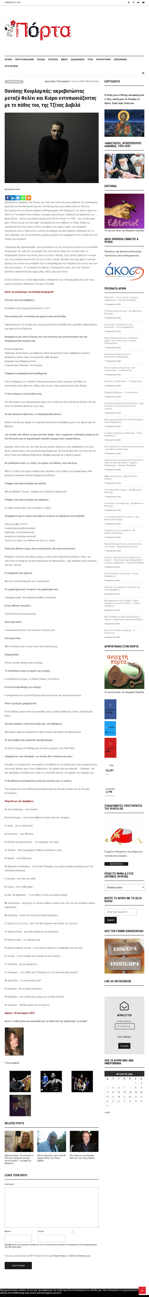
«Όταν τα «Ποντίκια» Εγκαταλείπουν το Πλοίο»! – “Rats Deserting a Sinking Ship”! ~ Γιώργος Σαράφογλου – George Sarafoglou (124, 560)
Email (40, 1231)
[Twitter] (17, 196)
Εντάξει (4, 1295)
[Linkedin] (12, 196)
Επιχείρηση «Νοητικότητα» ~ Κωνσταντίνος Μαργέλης (118, 355)
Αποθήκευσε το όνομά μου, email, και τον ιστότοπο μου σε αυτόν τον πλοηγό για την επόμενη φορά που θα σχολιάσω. (51, 1245)
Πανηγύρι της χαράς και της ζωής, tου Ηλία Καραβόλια (122, 588)
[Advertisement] (109, 29)
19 (119, 1097)
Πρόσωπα (53, 59)
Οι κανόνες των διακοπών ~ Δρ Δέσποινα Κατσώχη (123, 504)
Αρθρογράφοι (103, 59)
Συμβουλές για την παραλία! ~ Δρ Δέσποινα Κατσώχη (119, 531)
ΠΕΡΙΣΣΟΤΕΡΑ (116, 864)
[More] (28, 196)
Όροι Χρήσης (11, 66)
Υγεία (90, 59)
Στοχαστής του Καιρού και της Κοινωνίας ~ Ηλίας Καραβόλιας (119, 325)
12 (119, 1092)
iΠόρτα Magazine (24, 59)
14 (130, 1092)
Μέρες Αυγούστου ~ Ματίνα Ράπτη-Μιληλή (121, 477)
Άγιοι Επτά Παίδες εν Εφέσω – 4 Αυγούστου (119, 631)
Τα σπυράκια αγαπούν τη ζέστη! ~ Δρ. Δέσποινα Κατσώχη (121, 518)
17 (107, 1097)
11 (113, 1092)
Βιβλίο (64, 59)
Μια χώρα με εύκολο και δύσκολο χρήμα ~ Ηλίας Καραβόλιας (124, 420)
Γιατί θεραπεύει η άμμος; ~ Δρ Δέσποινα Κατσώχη (123, 491)
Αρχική (8, 59)
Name (7, 1231)
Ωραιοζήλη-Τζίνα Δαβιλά (57, 81)
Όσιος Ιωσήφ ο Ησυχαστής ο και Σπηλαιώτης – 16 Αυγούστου (119, 369)
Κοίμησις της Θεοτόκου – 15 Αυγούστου (123, 381)
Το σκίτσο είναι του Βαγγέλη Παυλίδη (124, 230)
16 (141, 1092)
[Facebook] (7, 196)
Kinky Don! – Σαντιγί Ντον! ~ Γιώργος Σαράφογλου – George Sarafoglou (121, 298)
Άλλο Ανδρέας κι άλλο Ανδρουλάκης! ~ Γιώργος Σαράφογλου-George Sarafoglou (123, 618)
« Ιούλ (107, 1112)
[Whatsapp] (22, 196)
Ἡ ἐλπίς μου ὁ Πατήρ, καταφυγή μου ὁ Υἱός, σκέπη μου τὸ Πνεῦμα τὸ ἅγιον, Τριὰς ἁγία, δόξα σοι (124, 99)
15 (136, 1092)
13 (124, 1092)
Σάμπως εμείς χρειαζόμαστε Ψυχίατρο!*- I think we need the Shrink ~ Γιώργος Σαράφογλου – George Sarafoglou (124, 462)
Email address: (124, 1021)
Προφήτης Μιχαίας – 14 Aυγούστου (121, 392)
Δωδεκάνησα (77, 59)
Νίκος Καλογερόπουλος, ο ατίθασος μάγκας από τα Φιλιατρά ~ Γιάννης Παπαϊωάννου (121, 340)
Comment (9, 1184)
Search (110, 920)
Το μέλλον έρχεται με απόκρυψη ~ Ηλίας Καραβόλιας (123, 434)
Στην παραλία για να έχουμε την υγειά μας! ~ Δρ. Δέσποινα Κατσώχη (124, 447)
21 (130, 1097)
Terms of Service (77, 1256)
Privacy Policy (59, 1256)
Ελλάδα (41, 59)
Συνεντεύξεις (14, 82)
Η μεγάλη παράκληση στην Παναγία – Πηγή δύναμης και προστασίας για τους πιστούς (124, 406)
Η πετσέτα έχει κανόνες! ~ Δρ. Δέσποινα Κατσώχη (123, 312)
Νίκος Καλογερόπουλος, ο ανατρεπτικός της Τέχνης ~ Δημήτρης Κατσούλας (123, 545)
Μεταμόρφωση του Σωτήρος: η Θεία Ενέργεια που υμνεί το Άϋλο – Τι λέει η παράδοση (122, 603)
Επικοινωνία (120, 59)
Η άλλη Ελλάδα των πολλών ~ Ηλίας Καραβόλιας (121, 574)
